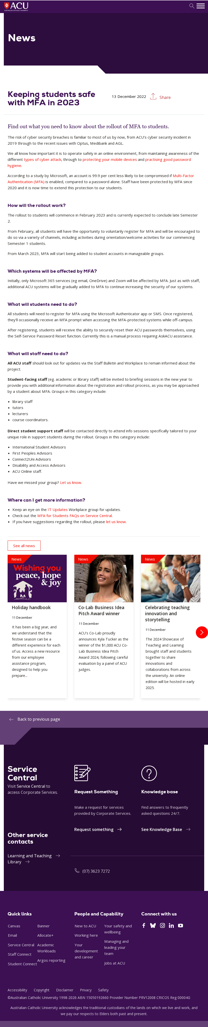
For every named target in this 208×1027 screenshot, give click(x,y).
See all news (24, 545)
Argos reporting (51, 960)
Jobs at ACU (114, 963)
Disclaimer (64, 990)
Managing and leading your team (116, 947)
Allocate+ (45, 935)
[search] (192, 6)
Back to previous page (39, 719)
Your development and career (86, 950)
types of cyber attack (42, 159)
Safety (103, 990)
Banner (43, 925)
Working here (86, 935)
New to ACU (85, 925)
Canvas (14, 925)
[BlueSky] (153, 926)
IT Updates (58, 509)
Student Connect (22, 963)
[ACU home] (23, 12)
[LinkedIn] (171, 926)
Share (165, 97)
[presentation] (202, 632)
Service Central (31, 786)
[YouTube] (180, 926)
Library (14, 862)
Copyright (41, 990)
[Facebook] (143, 926)
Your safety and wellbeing (118, 928)
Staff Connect (19, 954)
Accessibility (17, 990)
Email (12, 935)
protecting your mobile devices (110, 159)
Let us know (70, 482)
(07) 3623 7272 (96, 871)
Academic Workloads (46, 947)
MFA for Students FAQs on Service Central (74, 515)
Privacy (86, 990)
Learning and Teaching (30, 856)
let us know (116, 521)
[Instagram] (162, 926)
